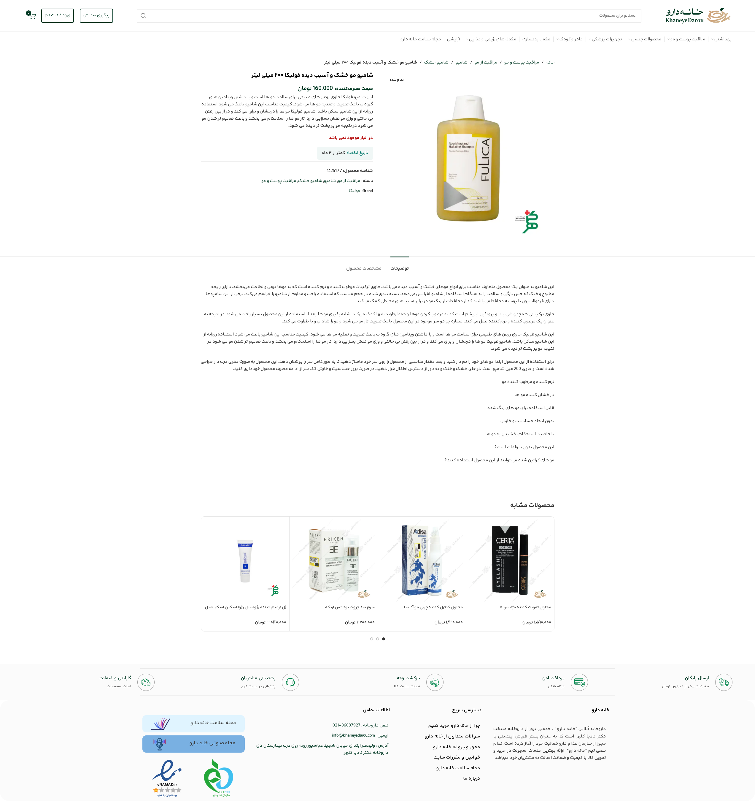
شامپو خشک (436, 62)
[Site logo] (698, 15)
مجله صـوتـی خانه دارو (212, 743)
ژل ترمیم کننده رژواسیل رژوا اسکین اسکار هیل (245, 607)
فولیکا (354, 191)
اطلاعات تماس (376, 710)
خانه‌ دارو (600, 710)
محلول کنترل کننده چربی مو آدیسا (433, 607)
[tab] (399, 266)
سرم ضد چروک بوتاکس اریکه (350, 607)
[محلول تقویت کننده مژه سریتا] (510, 561)
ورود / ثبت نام (57, 15)
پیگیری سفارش (96, 15)
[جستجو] (143, 16)
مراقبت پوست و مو (521, 62)
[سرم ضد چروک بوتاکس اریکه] (334, 561)
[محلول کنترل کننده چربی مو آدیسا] (422, 561)
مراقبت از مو (486, 62)
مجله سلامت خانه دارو (213, 723)
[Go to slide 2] (377, 638)
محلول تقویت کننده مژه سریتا (525, 607)
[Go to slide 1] (383, 638)
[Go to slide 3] (371, 638)
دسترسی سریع (466, 710)
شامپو (462, 62)
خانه (550, 62)
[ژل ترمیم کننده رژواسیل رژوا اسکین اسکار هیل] (245, 561)
